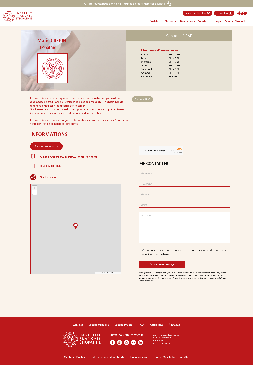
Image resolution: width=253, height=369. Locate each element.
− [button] (35, 192)
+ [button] (35, 188)
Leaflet (98, 273)
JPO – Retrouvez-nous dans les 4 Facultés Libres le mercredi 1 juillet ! (123, 3)
